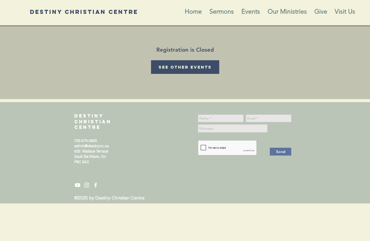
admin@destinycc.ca (91, 145)
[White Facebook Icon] (95, 185)
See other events (185, 67)
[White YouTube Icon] (77, 185)
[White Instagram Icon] (86, 185)
